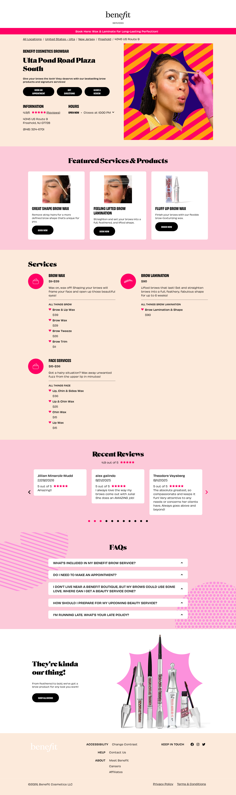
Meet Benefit (119, 760)
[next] (206, 492)
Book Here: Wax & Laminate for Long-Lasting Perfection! (116, 31)
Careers (115, 766)
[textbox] (117, 563)
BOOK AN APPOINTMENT (38, 91)
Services (118, 22)
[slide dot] (89, 521)
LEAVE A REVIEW (97, 91)
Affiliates (116, 772)
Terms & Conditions (191, 784)
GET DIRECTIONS (69, 91)
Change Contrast (124, 744)
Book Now (43, 230)
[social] (193, 744)
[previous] (29, 492)
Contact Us (117, 752)
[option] (56, 205)
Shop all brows (45, 698)
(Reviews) (53, 112)
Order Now (166, 226)
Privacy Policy (163, 784)
